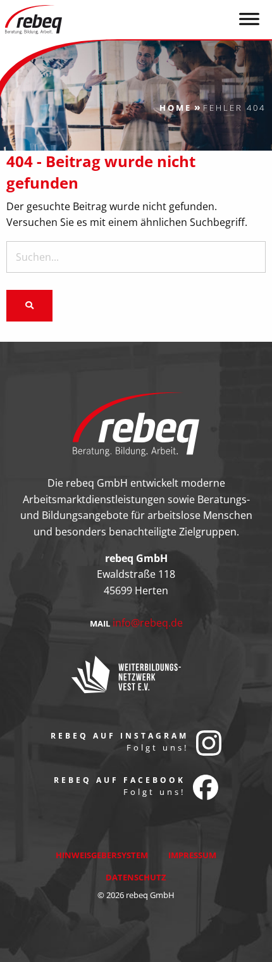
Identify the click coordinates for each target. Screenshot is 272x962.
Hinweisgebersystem (102, 855)
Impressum (192, 855)
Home (175, 107)
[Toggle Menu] (249, 19)
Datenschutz (136, 877)
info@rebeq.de (148, 623)
